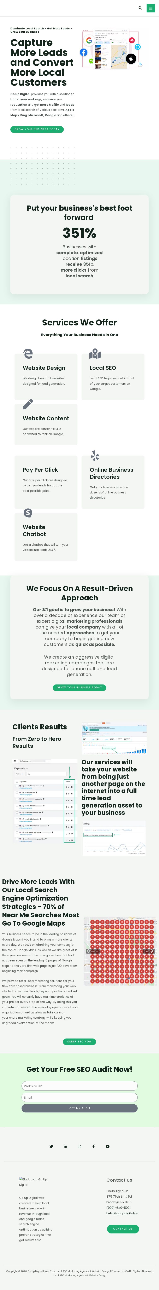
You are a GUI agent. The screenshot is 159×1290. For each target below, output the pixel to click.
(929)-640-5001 (118, 1208)
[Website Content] (28, 404)
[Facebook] (93, 1146)
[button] (87, 950)
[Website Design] (28, 353)
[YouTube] (108, 1146)
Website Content (46, 418)
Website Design (44, 368)
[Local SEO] (95, 353)
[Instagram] (79, 1146)
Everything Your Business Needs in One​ (79, 334)
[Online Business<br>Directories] (95, 455)
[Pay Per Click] (28, 455)
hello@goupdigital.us (122, 1213)
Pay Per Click (40, 470)
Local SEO (103, 368)
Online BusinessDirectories (111, 473)
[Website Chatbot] (28, 513)
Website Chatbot (34, 530)
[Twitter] (51, 1146)
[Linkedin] (65, 1146)
